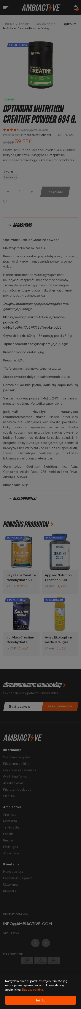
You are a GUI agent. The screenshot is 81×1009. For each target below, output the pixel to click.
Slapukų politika (32, 989)
